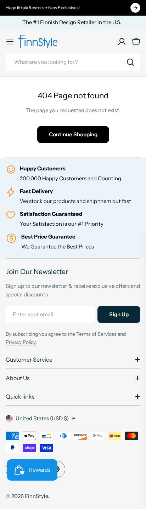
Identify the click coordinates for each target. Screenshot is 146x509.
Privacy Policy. (21, 342)
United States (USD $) (42, 418)
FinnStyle (36, 496)
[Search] (130, 62)
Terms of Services (96, 334)
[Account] (122, 41)
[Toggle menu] (10, 41)
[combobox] (73, 62)
